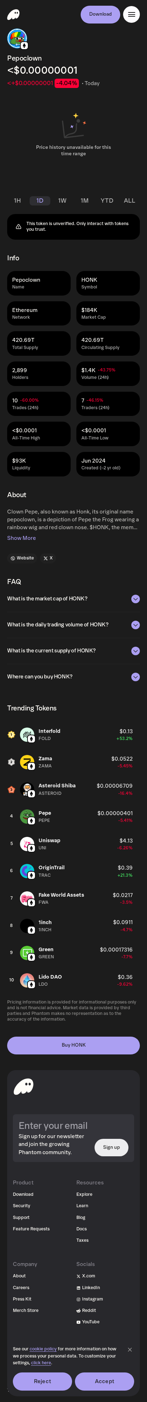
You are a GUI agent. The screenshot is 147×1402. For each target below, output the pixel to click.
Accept (104, 1381)
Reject (42, 1381)
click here (41, 1363)
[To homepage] (23, 1086)
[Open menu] (131, 14)
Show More (21, 538)
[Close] (130, 1349)
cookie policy (43, 1349)
